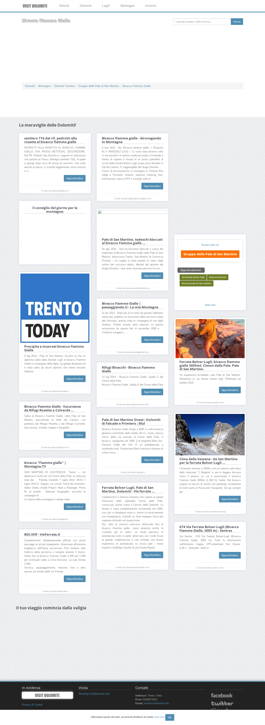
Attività (64, 6)
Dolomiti (86, 6)
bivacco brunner (217, 277)
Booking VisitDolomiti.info (94, 693)
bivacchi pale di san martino (196, 283)
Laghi (106, 6)
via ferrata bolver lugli (193, 277)
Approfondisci (74, 178)
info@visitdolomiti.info (156, 703)
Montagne (127, 6)
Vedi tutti (210, 304)
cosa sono (159, 717)
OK (170, 717)
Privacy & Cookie (32, 704)
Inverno (150, 6)
